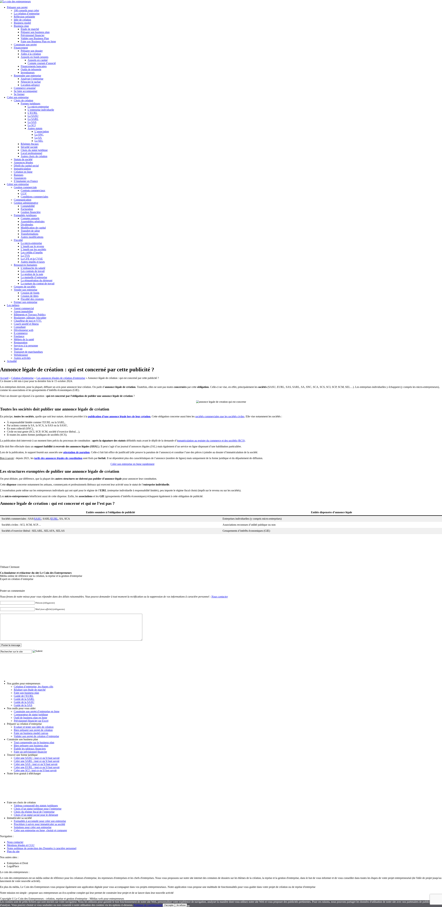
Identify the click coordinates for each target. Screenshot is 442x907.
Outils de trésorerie (31, 69)
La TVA (25, 255)
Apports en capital (37, 60)
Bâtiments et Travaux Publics (30, 314)
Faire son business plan (26, 692)
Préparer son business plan (35, 32)
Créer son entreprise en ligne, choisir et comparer (40, 830)
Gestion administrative (26, 202)
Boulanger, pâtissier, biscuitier (30, 317)
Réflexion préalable (24, 16)
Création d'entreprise (22, 378)
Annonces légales (23, 162)
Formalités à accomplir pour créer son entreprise (40, 821)
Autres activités (22, 358)
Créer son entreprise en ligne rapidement (132, 464)
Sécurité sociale (29, 147)
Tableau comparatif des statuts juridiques (36, 805)
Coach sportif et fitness (26, 323)
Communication (22, 199)
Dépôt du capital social (26, 165)
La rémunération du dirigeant (36, 280)
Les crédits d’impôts (32, 252)
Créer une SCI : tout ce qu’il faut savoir (35, 770)
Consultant (20, 326)
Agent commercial (24, 308)
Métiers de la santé (24, 339)
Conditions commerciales (34, 196)
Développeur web (23, 330)
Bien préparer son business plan (31, 745)
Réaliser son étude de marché (30, 689)
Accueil (4, 378)
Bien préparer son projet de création (33, 730)
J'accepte (169, 905)
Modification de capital (33, 227)
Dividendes (27, 224)
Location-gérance (30, 84)
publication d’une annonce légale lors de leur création (119, 416)
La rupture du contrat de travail (37, 283)
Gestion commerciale (25, 187)
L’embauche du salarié (33, 268)
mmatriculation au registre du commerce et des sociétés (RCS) (211, 440)
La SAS (32, 122)
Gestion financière (31, 212)
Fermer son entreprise (25, 302)
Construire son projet (25, 44)
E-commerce (21, 333)
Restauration (20, 342)
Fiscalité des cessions (32, 299)
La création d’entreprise (27, 13)
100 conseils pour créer (26, 10)
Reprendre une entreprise (27, 75)
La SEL (39, 140)
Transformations (29, 233)
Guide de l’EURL (23, 695)
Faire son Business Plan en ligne (38, 41)
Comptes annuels (30, 218)
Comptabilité (28, 205)
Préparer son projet (17, 7)
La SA (38, 137)
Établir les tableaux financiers (30, 748)
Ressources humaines (25, 264)
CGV (24, 193)
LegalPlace (13, 866)
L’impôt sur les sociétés (33, 249)
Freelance (19, 336)
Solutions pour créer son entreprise (32, 827)
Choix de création (23, 100)
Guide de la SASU (24, 702)
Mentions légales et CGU (21, 845)
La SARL (33, 119)
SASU (37, 518)
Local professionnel (31, 153)
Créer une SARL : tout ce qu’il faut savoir (36, 761)
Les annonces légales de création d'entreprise (60, 378)
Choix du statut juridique (34, 150)
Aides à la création (31, 53)
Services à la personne (26, 345)
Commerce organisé (25, 88)
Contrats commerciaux (33, 190)
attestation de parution (76, 452)
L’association (42, 131)
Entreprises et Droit (17, 863)
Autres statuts (35, 128)
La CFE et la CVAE (32, 258)
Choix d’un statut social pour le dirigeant (36, 814)
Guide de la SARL (24, 699)
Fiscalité (18, 240)
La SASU (33, 115)
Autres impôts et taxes (33, 261)
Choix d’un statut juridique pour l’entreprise (37, 808)
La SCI (32, 125)
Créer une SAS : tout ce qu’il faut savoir (35, 764)
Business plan (21, 25)
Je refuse (181, 905)
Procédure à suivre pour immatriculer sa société (39, 824)
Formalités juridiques (25, 215)
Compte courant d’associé (42, 63)
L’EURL (32, 112)
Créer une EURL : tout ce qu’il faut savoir (37, 767)
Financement (21, 47)
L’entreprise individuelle (41, 109)
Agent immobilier (23, 311)
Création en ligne (23, 171)
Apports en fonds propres (34, 57)
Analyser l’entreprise (32, 78)
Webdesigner (21, 354)
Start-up (18, 348)
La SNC (39, 134)
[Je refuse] (188, 905)
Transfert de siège (30, 230)
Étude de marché (30, 29)
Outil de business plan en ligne (30, 717)
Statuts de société (23, 159)
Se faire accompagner (25, 91)
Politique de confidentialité (148, 905)
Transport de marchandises (28, 351)
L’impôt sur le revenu (32, 246)
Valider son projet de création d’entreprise (36, 736)
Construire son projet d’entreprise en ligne (36, 711)
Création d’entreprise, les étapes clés (33, 686)
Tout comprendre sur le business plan (34, 742)
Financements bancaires (34, 66)
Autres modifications (32, 236)
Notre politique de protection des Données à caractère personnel (41, 848)
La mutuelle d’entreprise (34, 277)
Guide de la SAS (23, 705)
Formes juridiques (30, 103)
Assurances (20, 178)
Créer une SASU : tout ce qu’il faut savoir (37, 757)
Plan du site (13, 851)
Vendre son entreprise (25, 289)
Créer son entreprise (18, 97)
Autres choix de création (34, 156)
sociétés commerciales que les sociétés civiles (219, 416)
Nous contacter (219, 596)
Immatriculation (22, 168)
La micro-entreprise (38, 106)
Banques (18, 174)
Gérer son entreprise (18, 184)
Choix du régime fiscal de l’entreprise (34, 811)
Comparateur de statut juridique (31, 714)
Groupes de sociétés (25, 286)
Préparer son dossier (32, 50)
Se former (19, 94)
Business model (22, 22)
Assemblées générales (33, 221)
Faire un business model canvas (31, 733)
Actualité (12, 361)
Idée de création (22, 19)
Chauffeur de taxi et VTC (28, 320)
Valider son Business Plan (35, 38)
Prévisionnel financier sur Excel (31, 720)
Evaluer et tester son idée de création (34, 726)
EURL (54, 518)
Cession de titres (30, 295)
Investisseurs (28, 72)
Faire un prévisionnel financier (30, 751)
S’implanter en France (26, 181)
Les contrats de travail (33, 271)
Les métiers (13, 305)
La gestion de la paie (32, 274)
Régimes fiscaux (30, 143)
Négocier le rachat (31, 81)
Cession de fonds (30, 292)
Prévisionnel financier (32, 35)
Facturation (27, 209)
